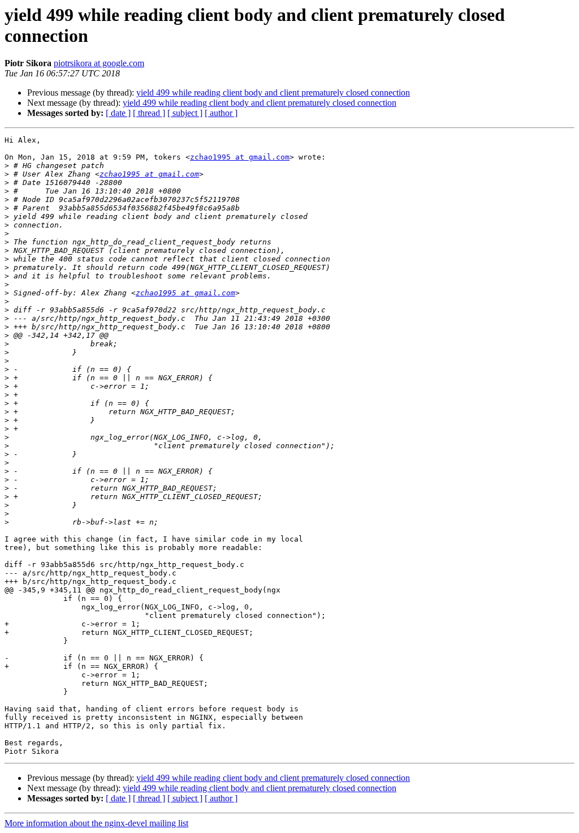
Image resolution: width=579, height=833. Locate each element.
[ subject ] (184, 113)
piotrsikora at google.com (99, 63)
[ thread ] (149, 113)
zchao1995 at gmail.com (240, 157)
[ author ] (221, 113)
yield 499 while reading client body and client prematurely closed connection (273, 92)
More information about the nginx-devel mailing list (96, 823)
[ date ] (118, 113)
